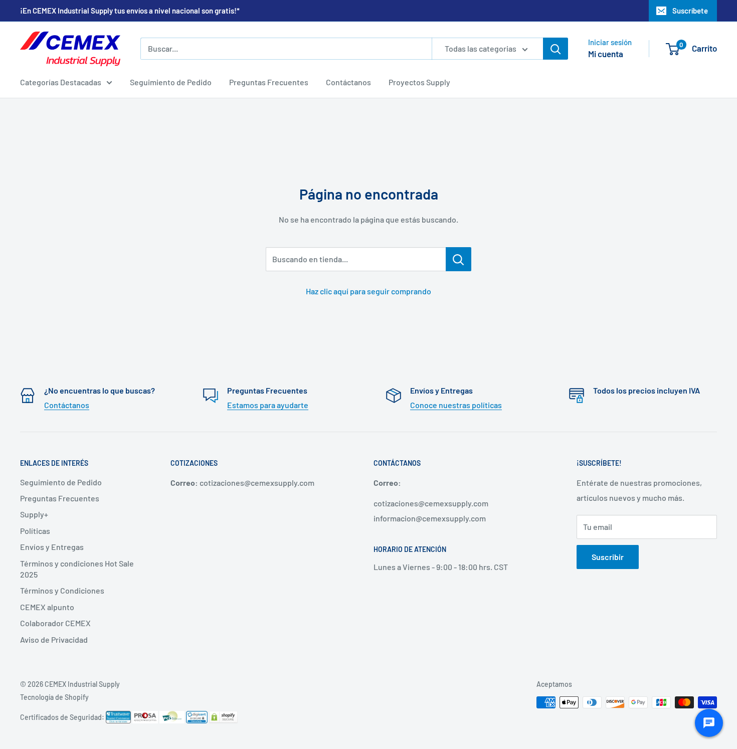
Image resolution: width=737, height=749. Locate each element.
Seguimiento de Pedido (171, 82)
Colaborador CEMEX (55, 623)
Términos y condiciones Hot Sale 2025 (77, 568)
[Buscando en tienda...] (458, 259)
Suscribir (608, 556)
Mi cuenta (605, 54)
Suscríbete (690, 10)
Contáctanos (348, 82)
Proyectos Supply (419, 82)
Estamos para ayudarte (267, 405)
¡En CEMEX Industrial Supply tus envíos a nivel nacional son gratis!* (130, 10)
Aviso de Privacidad (54, 639)
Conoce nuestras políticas (456, 405)
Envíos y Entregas (52, 546)
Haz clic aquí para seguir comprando (368, 291)
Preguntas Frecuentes (268, 82)
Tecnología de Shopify (54, 697)
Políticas (35, 530)
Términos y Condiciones (62, 590)
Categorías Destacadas (60, 82)
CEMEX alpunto (47, 607)
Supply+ (34, 514)
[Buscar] (555, 49)
